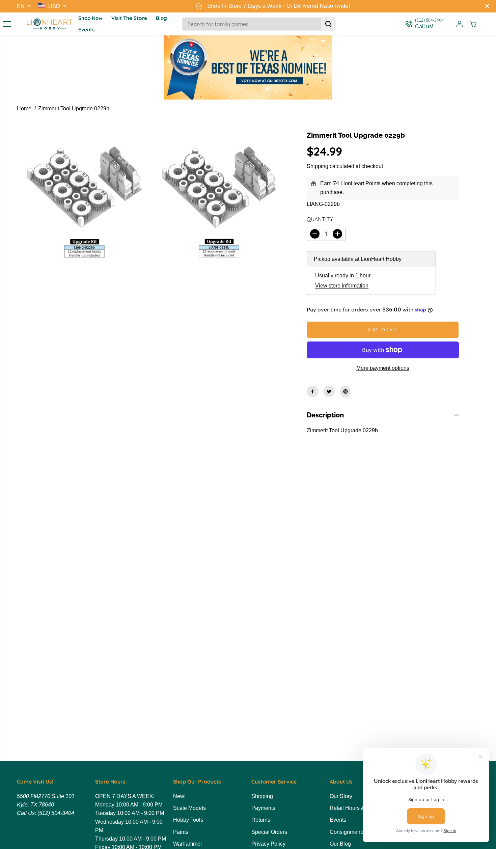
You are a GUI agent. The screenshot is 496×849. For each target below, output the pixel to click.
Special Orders (269, 832)
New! (179, 796)
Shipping (317, 166)
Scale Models (189, 808)
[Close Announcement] (487, 6)
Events (86, 29)
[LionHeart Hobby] (49, 24)
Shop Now (90, 18)
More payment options (382, 368)
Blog (161, 18)
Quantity (320, 219)
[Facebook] (312, 391)
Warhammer (187, 844)
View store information (341, 286)
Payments (263, 808)
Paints (180, 832)
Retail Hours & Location (358, 808)
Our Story (341, 796)
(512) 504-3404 (55, 813)
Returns (260, 820)
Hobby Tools (188, 820)
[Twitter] (329, 391)
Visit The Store (129, 18)
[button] (4, 23)
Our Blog (340, 844)
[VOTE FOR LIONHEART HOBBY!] (248, 67)
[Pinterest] (345, 391)
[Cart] (473, 24)
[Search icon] (328, 24)
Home (24, 108)
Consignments (347, 832)
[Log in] (459, 24)
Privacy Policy (268, 844)
